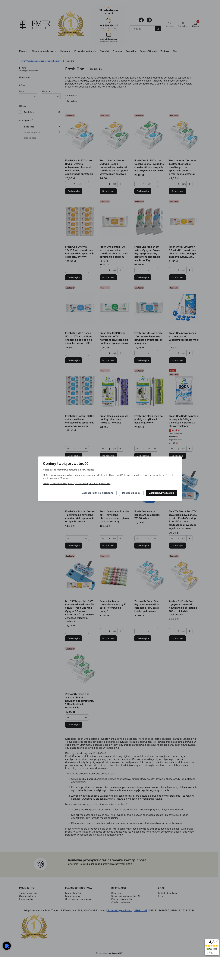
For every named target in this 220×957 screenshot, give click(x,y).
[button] (6, 945)
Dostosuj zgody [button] (131, 492)
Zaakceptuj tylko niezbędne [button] (97, 492)
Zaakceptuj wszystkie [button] (161, 492)
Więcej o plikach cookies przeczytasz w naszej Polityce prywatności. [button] (76, 483)
